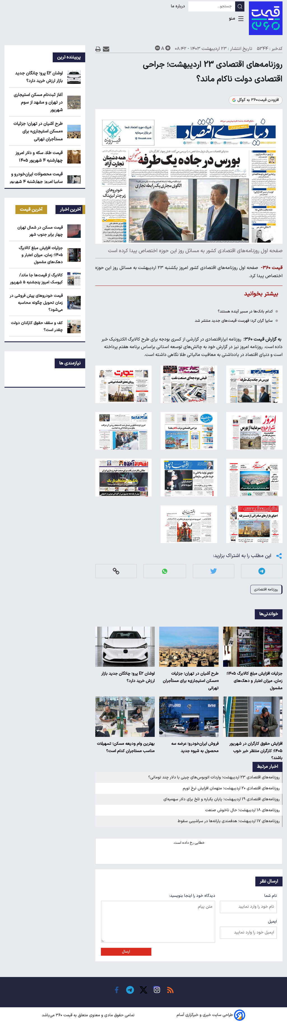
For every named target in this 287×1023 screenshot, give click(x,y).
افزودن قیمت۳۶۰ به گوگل (258, 100)
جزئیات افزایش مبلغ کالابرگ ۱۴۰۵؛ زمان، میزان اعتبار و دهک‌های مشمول (254, 681)
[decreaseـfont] (157, 48)
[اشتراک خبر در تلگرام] (261, 571)
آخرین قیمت (31, 209)
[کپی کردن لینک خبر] (116, 571)
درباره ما (178, 6)
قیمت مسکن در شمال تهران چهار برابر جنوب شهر (40, 231)
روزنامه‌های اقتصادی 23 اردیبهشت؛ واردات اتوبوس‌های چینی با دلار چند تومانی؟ (214, 777)
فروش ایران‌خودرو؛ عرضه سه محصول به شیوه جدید (195, 747)
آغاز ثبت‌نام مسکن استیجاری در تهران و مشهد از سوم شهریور (38, 102)
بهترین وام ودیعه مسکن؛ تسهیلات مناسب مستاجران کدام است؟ (126, 747)
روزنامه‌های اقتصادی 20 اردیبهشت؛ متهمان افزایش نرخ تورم (231, 788)
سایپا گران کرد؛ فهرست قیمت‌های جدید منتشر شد (234, 321)
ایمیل (272, 922)
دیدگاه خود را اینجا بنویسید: (192, 896)
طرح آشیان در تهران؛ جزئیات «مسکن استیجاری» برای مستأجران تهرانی (191, 681)
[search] (239, 6)
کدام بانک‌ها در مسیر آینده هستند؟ (245, 311)
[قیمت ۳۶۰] (266, 18)
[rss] (170, 990)
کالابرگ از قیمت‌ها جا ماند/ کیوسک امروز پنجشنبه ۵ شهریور (36, 278)
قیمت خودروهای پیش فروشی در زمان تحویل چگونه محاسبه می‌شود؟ (36, 303)
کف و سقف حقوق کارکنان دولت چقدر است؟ (37, 326)
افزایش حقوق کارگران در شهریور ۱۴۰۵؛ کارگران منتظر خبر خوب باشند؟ (256, 751)
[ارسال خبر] (106, 49)
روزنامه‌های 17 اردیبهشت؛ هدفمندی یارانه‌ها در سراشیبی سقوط (229, 821)
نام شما (270, 896)
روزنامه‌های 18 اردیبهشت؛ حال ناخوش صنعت (242, 810)
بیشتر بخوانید (261, 293)
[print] (98, 49)
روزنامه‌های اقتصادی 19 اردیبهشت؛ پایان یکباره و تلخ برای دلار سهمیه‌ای (221, 799)
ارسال (126, 952)
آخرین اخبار (70, 209)
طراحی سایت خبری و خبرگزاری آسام (205, 1015)
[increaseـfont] (167, 48)
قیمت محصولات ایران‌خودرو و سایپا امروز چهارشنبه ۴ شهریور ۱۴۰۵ (36, 182)
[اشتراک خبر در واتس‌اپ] (165, 571)
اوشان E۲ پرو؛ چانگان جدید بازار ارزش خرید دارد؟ (128, 677)
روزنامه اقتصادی (266, 589)
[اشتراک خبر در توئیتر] (213, 571)
